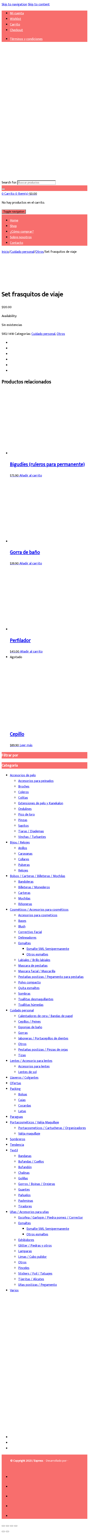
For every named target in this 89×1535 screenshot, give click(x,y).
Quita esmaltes (29, 988)
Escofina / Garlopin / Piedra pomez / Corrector (50, 1217)
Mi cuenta (17, 13)
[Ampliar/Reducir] (3, 1525)
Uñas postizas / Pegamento (37, 1285)
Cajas (22, 1100)
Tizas (22, 1055)
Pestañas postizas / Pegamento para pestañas (51, 977)
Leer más (26, 745)
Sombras (24, 994)
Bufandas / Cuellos (31, 1161)
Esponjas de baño (30, 1027)
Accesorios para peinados (36, 781)
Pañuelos (24, 1195)
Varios (14, 1290)
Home (14, 220)
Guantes (24, 1189)
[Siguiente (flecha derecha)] (7, 1531)
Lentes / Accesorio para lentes (31, 1061)
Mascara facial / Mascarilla (36, 971)
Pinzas (22, 820)
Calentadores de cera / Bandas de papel (45, 1016)
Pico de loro (26, 814)
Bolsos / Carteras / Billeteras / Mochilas (37, 876)
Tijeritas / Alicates (31, 1279)
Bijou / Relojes (20, 842)
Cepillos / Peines (29, 1022)
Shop (13, 226)
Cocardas (24, 1105)
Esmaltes (24, 943)
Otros (39, 252)
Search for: (9, 182)
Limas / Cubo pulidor (32, 1257)
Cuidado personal (22, 252)
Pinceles (23, 1268)
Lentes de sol (27, 1072)
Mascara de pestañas (33, 966)
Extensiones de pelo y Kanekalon (40, 803)
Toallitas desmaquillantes (35, 999)
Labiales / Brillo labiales (34, 960)
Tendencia (17, 1145)
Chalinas (24, 1173)
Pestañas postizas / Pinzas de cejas (43, 1050)
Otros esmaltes (37, 954)
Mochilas (24, 898)
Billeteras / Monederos (34, 887)
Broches (23, 786)
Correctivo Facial (30, 932)
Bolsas (22, 1094)
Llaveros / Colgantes (24, 1077)
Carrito (15, 24)
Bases (22, 921)
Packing (15, 1089)
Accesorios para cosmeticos (37, 915)
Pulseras (24, 865)
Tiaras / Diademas (31, 831)
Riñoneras (25, 904)
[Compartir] (11, 1525)
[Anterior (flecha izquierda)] (3, 1531)
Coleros (23, 792)
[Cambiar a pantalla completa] (7, 1525)
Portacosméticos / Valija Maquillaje (34, 1122)
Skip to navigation (14, 4)
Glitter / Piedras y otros (35, 1245)
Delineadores (27, 938)
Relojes (23, 870)
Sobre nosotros (21, 237)
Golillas (23, 1178)
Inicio (5, 252)
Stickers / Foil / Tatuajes (35, 1273)
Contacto (16, 243)
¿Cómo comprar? (22, 232)
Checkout (16, 30)
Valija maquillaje (29, 1133)
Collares (23, 859)
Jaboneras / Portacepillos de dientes (43, 1038)
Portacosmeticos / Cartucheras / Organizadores (52, 1128)
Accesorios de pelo (23, 775)
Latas (22, 1111)
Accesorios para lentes (34, 1066)
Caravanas (25, 854)
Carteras (24, 893)
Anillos (22, 848)
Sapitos (23, 826)
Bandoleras (26, 882)
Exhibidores (26, 1240)
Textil (14, 1150)
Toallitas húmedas (30, 1005)
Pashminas (25, 1201)
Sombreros (17, 1139)
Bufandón (25, 1167)
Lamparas (25, 1251)
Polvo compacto (29, 982)
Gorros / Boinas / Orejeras (36, 1184)
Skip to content (39, 4)
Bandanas (24, 1156)
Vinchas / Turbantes (32, 837)
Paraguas (16, 1117)
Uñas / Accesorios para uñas (29, 1212)
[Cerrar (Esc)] (15, 1525)
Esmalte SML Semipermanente (47, 949)
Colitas (23, 798)
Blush (21, 926)
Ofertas (15, 1083)
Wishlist (15, 19)
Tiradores (25, 1206)
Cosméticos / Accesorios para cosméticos (39, 910)
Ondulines (25, 809)
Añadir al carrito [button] (30, 475)
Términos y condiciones (26, 39)
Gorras (23, 1033)
